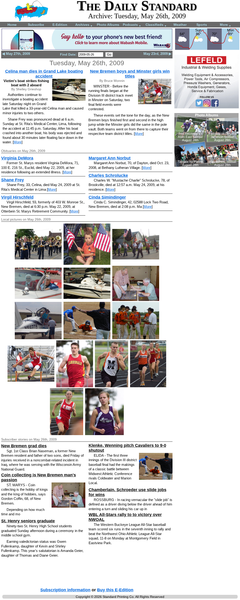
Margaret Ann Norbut (110, 158)
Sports (201, 25)
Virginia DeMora (17, 158)
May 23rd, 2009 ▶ (157, 54)
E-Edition (59, 25)
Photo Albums (108, 25)
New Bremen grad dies (24, 446)
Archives (84, 25)
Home (12, 25)
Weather (180, 25)
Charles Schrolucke (108, 175)
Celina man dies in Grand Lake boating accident (44, 74)
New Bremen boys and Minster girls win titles (130, 74)
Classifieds (156, 25)
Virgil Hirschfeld (17, 197)
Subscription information (65, 590)
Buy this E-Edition (115, 590)
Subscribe (36, 25)
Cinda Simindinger (107, 197)
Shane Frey (12, 180)
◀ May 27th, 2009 (16, 54)
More (225, 25)
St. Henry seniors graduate (28, 521)
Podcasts (132, 25)
